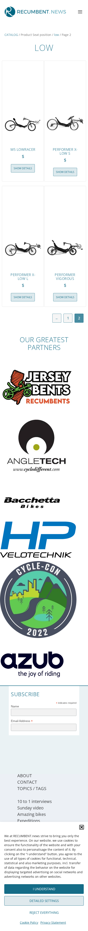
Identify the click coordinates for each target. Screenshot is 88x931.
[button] (81, 827)
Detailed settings (44, 901)
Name (15, 706)
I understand (44, 889)
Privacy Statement (53, 922)
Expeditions (28, 821)
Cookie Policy (29, 922)
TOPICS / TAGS (31, 788)
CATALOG (11, 35)
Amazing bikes (31, 814)
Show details (23, 168)
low (56, 35)
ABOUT (24, 775)
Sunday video (30, 808)
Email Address (22, 721)
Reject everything (44, 912)
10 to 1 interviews (34, 801)
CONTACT (27, 782)
